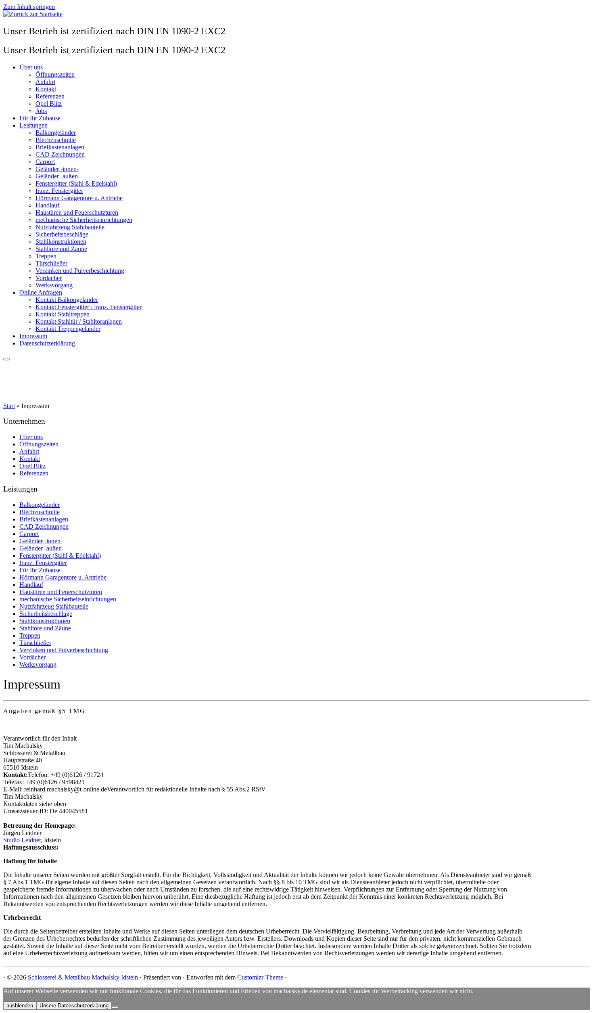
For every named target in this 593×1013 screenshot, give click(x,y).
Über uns (31, 67)
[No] (115, 1007)
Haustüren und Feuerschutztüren (76, 212)
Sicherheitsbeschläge (61, 234)
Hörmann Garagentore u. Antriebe (79, 198)
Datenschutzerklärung (47, 343)
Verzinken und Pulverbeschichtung (79, 270)
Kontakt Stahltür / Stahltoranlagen (78, 321)
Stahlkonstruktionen (60, 241)
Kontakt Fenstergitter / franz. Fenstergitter (88, 306)
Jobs (41, 110)
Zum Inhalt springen (29, 6)
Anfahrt (45, 81)
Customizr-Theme (260, 977)
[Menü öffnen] (6, 359)
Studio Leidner (22, 840)
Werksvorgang (54, 285)
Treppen (45, 256)
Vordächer (48, 277)
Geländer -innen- (57, 168)
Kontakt (45, 89)
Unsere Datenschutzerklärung (74, 1006)
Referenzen (50, 96)
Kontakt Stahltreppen (62, 314)
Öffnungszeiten (55, 74)
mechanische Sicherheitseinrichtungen (83, 219)
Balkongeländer (55, 132)
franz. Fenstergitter (59, 190)
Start (9, 405)
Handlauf (47, 205)
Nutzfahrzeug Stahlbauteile (69, 227)
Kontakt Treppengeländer (67, 328)
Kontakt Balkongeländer (66, 299)
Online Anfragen (40, 292)
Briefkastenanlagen (59, 147)
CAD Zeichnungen (60, 154)
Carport (45, 161)
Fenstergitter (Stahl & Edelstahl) (76, 183)
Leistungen (33, 125)
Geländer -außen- (57, 176)
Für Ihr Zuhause (40, 118)
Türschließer (51, 263)
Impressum (33, 336)
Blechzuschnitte (55, 139)
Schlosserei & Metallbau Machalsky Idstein (83, 977)
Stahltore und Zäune (61, 248)
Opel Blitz (48, 103)
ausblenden (19, 1006)
